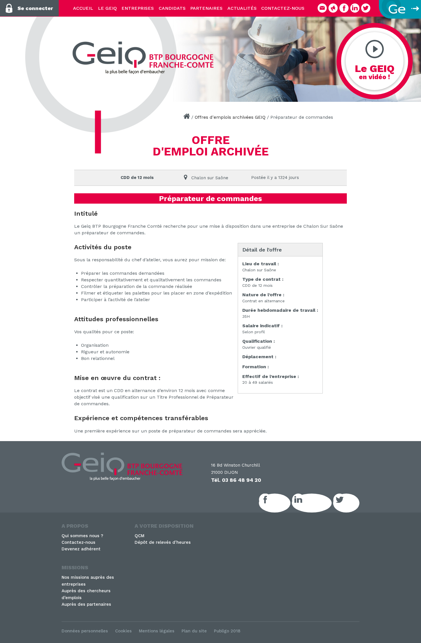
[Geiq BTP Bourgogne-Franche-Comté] (145, 58)
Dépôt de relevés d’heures (163, 542)
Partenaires (206, 8)
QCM (139, 535)
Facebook (281, 503)
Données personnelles (85, 631)
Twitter (352, 503)
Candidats (172, 8)
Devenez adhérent (81, 549)
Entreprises (137, 8)
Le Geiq (107, 8)
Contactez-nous (282, 8)
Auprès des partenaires (86, 604)
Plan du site (194, 631)
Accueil (83, 8)
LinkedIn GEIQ (318, 503)
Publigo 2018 (227, 631)
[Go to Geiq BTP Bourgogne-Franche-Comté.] (186, 117)
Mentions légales (156, 631)
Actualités (242, 8)
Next (414, 57)
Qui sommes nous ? (82, 535)
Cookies (123, 631)
